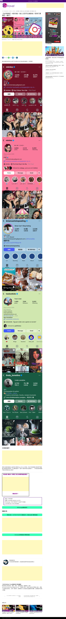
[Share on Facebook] (4, 58)
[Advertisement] (45, 5)
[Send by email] (14, 58)
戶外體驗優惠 (48, 43)
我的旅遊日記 (5, 39)
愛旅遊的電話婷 (47, 60)
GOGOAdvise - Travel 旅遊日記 (33, 1)
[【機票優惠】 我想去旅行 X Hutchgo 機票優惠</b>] (54, 51)
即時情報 (18, 39)
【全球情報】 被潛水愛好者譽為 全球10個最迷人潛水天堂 (35, 613)
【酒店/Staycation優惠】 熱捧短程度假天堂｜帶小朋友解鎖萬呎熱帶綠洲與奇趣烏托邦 (54, 77)
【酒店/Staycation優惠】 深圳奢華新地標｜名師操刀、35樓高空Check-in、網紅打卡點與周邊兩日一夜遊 (54, 66)
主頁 (2, 11)
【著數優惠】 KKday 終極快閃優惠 (50, 69)
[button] (22, 266)
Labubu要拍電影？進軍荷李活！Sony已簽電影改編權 (14, 596)
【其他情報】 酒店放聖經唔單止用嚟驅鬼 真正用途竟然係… (22, 613)
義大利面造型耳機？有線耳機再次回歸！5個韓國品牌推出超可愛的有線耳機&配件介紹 (31, 596)
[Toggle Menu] (1, 1)
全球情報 (13, 11)
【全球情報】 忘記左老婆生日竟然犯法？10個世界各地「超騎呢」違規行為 (8, 613)
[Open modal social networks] (17, 58)
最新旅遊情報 (6, 11)
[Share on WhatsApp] (10, 58)
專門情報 (21, 39)
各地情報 (10, 11)
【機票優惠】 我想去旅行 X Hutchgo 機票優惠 (54, 58)
